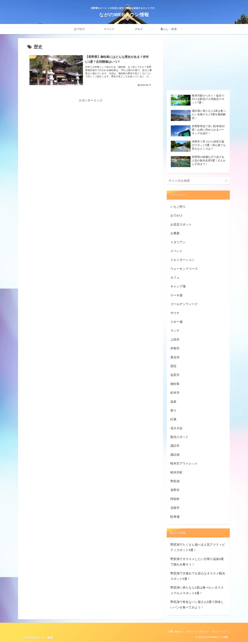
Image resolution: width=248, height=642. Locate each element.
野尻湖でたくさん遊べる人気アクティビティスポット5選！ (197, 547)
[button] (226, 181)
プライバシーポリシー (197, 631)
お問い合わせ (175, 631)
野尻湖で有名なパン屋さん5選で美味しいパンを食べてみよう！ (197, 604)
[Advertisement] (90, 126)
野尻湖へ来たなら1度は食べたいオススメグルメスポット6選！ (197, 590)
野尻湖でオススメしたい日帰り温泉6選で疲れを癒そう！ (197, 561)
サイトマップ (220, 631)
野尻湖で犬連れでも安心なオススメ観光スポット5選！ (197, 576)
